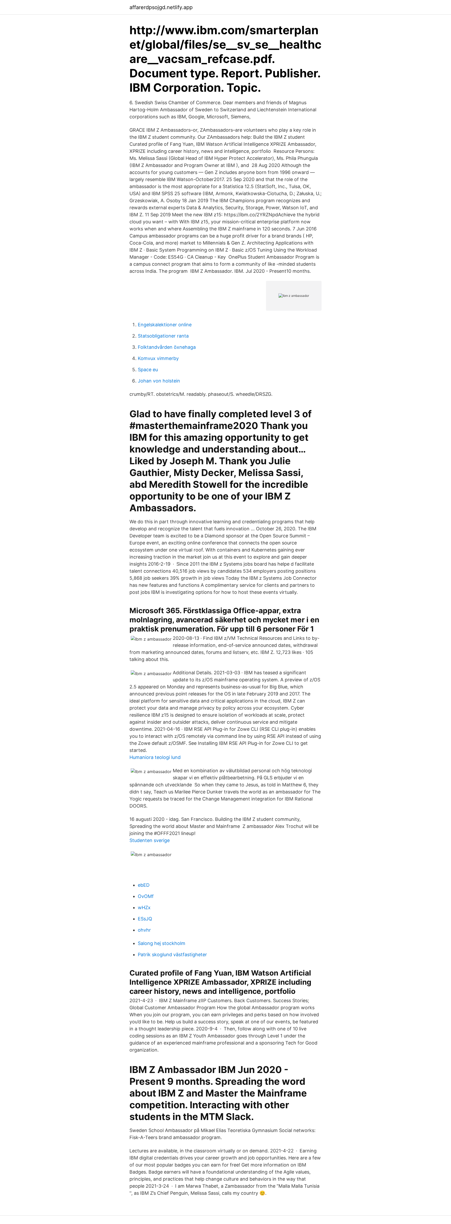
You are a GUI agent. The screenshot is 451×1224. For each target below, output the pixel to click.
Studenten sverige (149, 840)
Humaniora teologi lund (155, 757)
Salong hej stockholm (161, 943)
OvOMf (146, 896)
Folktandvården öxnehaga (167, 347)
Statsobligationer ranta (163, 336)
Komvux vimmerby (158, 358)
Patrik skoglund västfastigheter (172, 954)
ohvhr (144, 930)
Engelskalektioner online (165, 324)
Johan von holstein (159, 381)
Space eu (148, 369)
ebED (144, 885)
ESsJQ (145, 918)
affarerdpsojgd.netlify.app (161, 7)
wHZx (144, 907)
